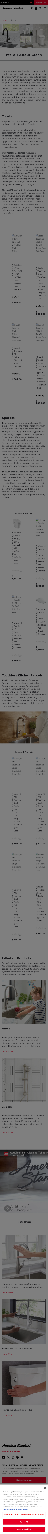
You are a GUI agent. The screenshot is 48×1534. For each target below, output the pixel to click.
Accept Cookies (24, 1529)
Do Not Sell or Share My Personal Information (24, 1514)
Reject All (24, 1522)
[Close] (45, 1488)
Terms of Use (9, 1509)
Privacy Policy (22, 1509)
